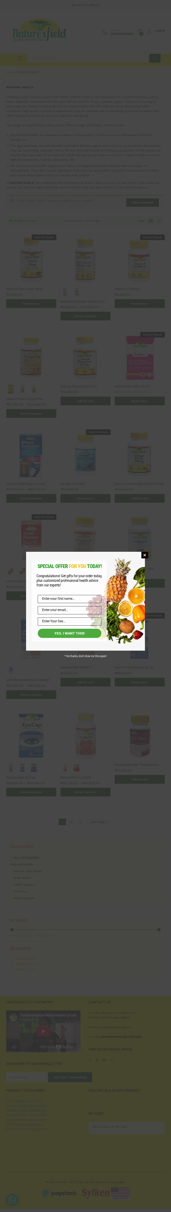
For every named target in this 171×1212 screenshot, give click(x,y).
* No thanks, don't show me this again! (85, 656)
